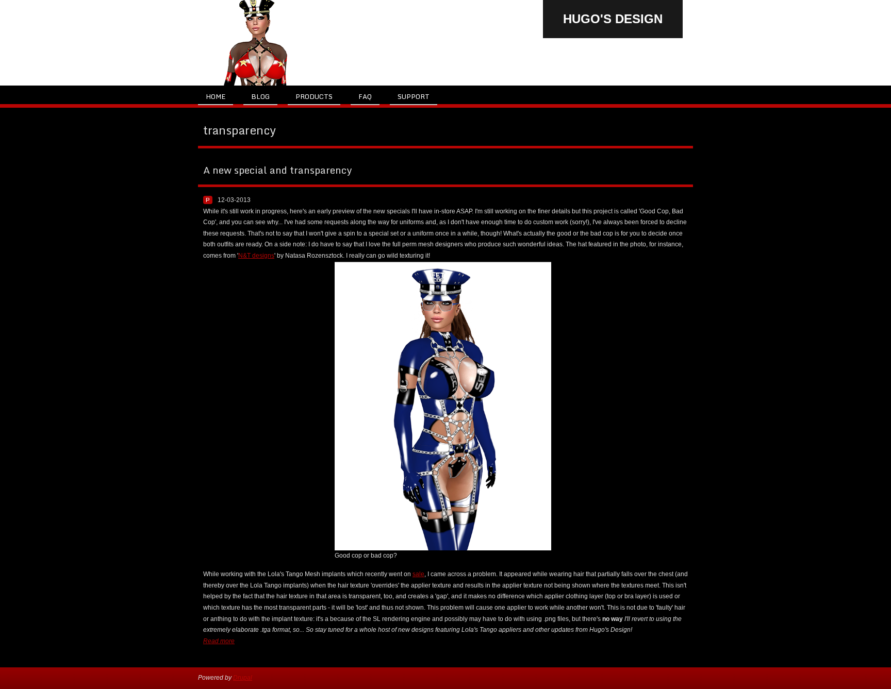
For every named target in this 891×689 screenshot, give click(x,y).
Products (314, 96)
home (215, 96)
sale (418, 574)
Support (414, 96)
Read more (219, 641)
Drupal (242, 677)
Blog (260, 96)
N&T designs (256, 255)
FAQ (365, 96)
